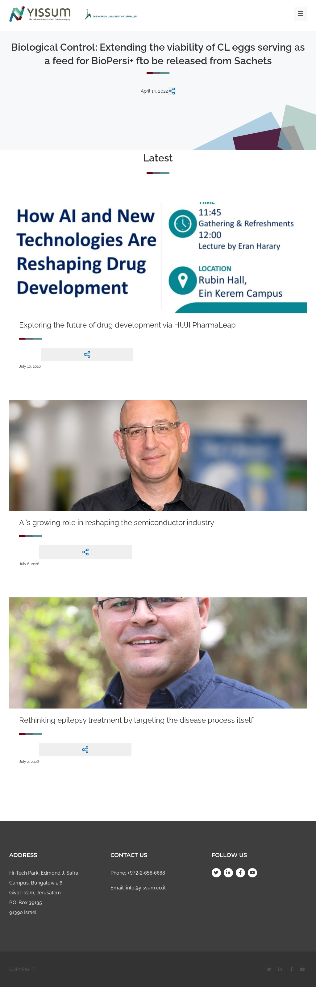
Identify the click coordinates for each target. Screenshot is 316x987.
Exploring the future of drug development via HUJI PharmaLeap (127, 324)
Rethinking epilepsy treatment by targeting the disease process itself (136, 720)
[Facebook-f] (240, 872)
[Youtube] (252, 872)
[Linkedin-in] (228, 872)
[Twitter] (216, 872)
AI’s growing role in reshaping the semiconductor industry (116, 522)
